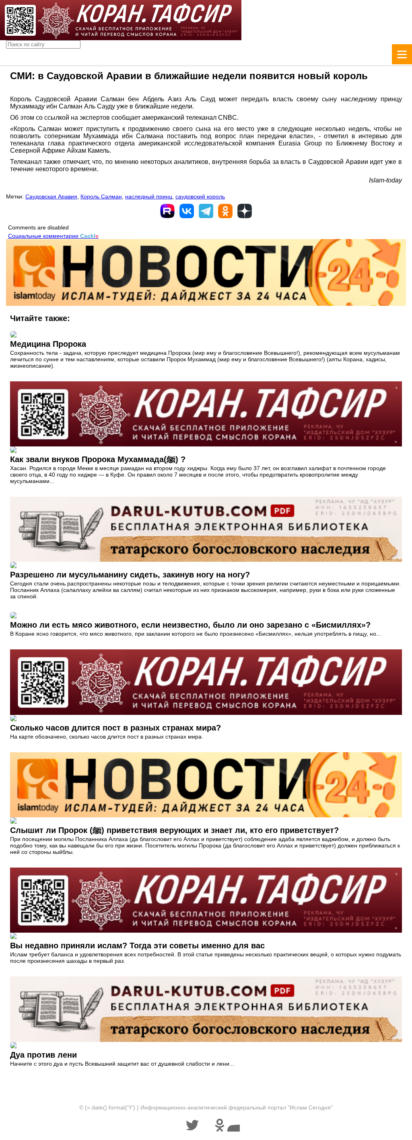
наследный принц (148, 196)
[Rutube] (167, 211)
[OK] (225, 211)
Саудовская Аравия (51, 196)
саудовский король (200, 196)
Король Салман (101, 196)
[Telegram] (206, 211)
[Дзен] (244, 211)
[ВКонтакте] (186, 211)
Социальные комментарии (53, 236)
